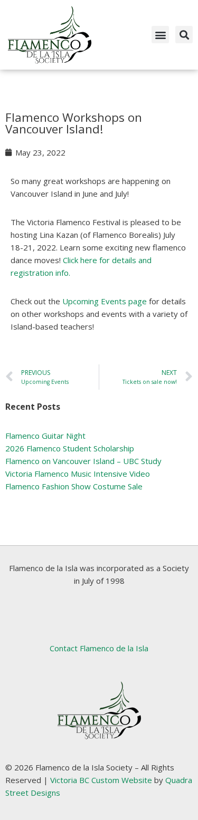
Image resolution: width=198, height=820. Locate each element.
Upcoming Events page (104, 301)
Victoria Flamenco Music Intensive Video (77, 473)
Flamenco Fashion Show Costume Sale (74, 486)
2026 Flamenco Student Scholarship (69, 448)
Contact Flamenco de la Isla (99, 648)
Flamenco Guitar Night (45, 435)
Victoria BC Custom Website (101, 780)
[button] (160, 34)
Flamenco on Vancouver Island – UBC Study (83, 461)
